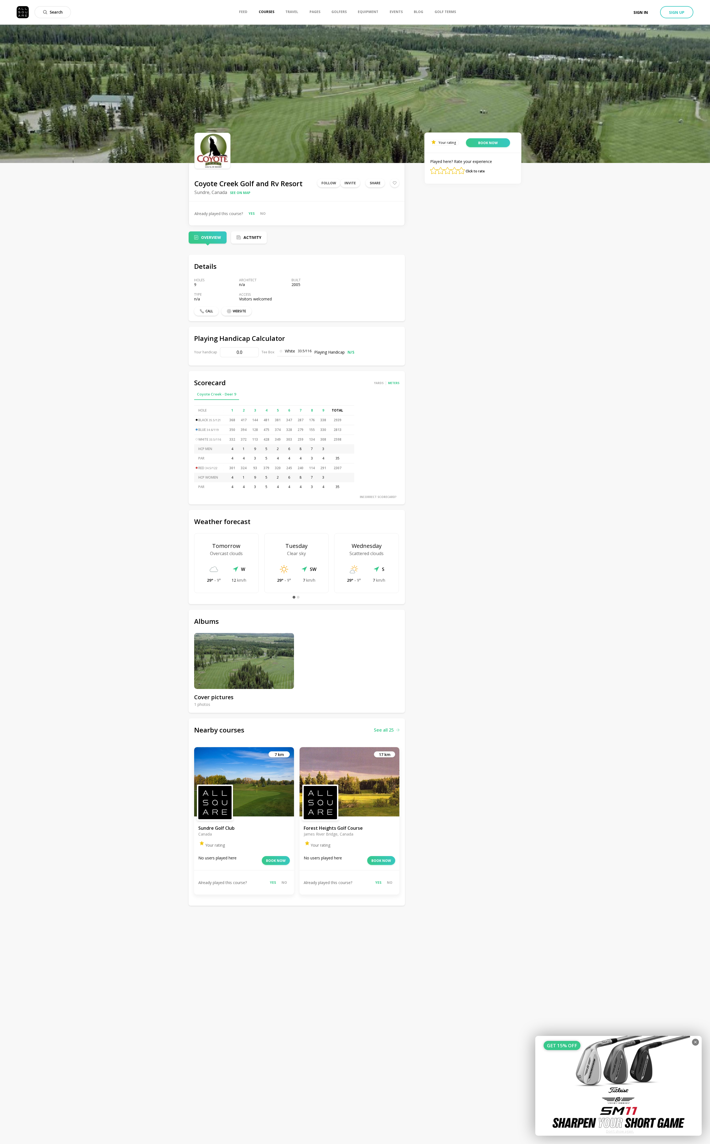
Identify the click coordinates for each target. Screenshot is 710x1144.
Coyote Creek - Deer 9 (216, 394)
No (263, 213)
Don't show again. (620, 1131)
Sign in (640, 12)
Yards (379, 383)
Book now (276, 860)
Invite (350, 183)
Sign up (676, 12)
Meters (393, 383)
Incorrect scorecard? (378, 497)
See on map (240, 192)
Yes (251, 213)
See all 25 (384, 730)
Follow (328, 183)
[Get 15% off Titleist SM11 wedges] (618, 1086)
